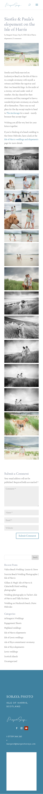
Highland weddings (12, 628)
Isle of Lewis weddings (13, 637)
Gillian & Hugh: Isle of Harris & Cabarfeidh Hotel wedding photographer (18, 586)
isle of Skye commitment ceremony (19, 642)
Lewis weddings (11, 651)
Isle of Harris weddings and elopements (21, 139)
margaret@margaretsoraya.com (20, 743)
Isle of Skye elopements (14, 647)
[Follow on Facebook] (17, 728)
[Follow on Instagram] (21, 728)
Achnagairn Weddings (14, 618)
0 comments (17, 38)
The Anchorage (13, 113)
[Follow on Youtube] (26, 728)
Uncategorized (10, 661)
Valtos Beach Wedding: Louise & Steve (21, 569)
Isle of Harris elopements (15, 632)
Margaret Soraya (11, 35)
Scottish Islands (11, 656)
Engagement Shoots (13, 623)
